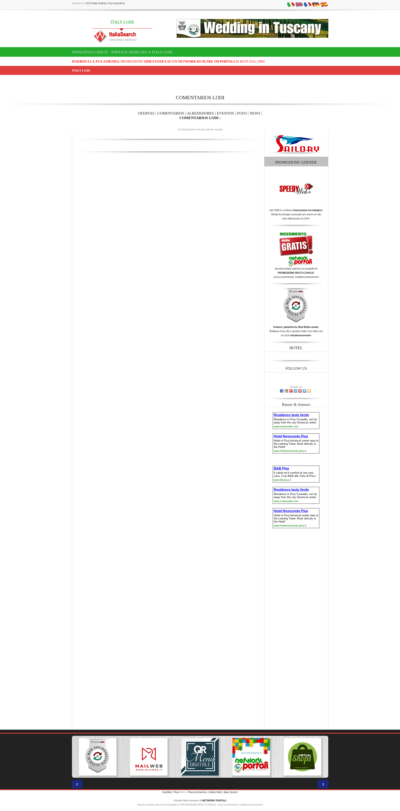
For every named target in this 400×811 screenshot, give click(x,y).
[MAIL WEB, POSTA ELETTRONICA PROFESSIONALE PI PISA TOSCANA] (126, 757)
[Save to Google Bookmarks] (286, 391)
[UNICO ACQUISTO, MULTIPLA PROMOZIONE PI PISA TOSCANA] (228, 757)
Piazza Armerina (197, 792)
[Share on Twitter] (304, 391)
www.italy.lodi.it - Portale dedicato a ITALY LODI (122, 52)
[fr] (307, 4)
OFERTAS (146, 113)
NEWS (255, 113)
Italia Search (231, 792)
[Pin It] (300, 391)
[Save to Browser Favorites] (309, 391)
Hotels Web (215, 792)
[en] (299, 4)
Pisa (176, 792)
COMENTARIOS (170, 113)
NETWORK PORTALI (214, 800)
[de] (316, 4)
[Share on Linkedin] (295, 391)
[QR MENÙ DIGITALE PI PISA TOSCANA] (177, 757)
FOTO (242, 113)
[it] (291, 4)
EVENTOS (225, 113)
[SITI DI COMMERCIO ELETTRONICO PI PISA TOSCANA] (279, 757)
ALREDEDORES (200, 113)
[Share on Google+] (290, 391)
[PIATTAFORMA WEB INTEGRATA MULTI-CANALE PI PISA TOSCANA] (75, 757)
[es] (324, 4)
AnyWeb (167, 792)
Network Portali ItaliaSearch (105, 3)
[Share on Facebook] (281, 391)
